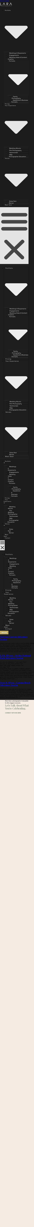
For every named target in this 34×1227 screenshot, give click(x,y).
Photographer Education (17, 156)
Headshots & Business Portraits (19, 101)
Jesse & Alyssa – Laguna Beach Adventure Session (15, 683)
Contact (7, 538)
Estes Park (10, 530)
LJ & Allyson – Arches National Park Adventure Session (15, 656)
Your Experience (7, 500)
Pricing (7, 104)
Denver (11, 203)
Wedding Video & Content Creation (17, 58)
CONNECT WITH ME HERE (13, 713)
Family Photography (16, 97)
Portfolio (9, 554)
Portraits (12, 483)
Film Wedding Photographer (12, 512)
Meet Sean (8, 205)
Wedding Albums (11, 507)
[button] (14, 235)
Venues (8, 615)
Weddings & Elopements (12, 468)
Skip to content (4, 1)
